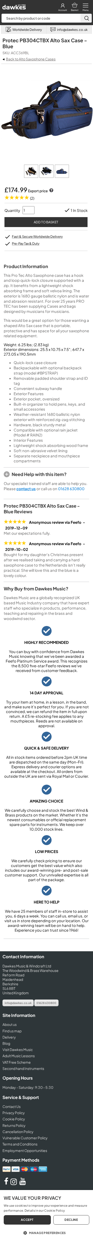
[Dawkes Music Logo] (13, 5)
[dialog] (46, 1215)
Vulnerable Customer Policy (25, 1138)
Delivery (9, 1037)
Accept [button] (27, 1220)
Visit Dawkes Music (17, 1049)
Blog (6, 1043)
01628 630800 (71, 488)
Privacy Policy (13, 1112)
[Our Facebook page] (6, 1183)
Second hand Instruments (23, 1068)
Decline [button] (71, 1220)
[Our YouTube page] (22, 1183)
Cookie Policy (13, 1119)
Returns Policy (14, 1125)
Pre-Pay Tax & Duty (25, 243)
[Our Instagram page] (14, 1183)
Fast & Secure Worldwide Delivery (37, 237)
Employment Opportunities (24, 1150)
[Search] (86, 18)
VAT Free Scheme (16, 1062)
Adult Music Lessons (18, 1055)
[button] (46, 1232)
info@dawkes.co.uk (18, 1002)
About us (9, 1024)
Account (62, 10)
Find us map (12, 1031)
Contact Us (11, 1106)
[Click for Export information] (50, 191)
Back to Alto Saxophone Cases (31, 59)
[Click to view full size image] (31, 176)
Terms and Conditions (19, 1144)
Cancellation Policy (17, 1131)
